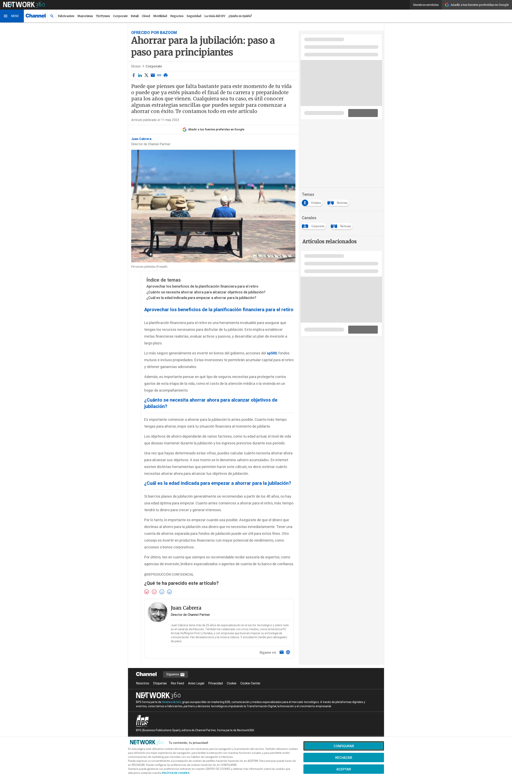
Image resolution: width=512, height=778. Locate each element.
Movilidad (160, 16)
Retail (135, 16)
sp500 (272, 353)
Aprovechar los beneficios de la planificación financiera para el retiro (202, 286)
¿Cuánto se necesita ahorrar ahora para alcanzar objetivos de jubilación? (205, 292)
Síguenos (173, 674)
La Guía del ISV (214, 16)
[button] (12, 16)
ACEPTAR (343, 769)
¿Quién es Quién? (240, 16)
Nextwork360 (171, 702)
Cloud (146, 16)
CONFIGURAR (344, 746)
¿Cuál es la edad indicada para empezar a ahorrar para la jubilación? (201, 298)
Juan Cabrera (141, 139)
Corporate (120, 16)
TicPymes (103, 16)
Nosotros (142, 683)
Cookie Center (250, 683)
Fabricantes (66, 16)
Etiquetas (160, 683)
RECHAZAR (343, 757)
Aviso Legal (196, 683)
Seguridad (194, 16)
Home (136, 66)
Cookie (231, 683)
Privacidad (215, 683)
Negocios (176, 16)
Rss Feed (177, 683)
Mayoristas (85, 16)
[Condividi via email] (152, 75)
